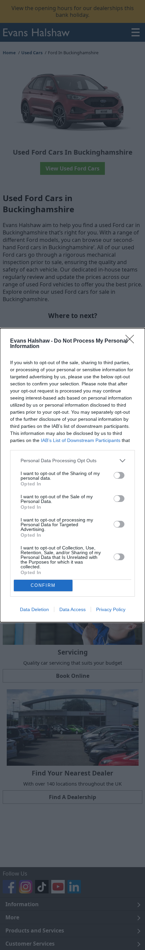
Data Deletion (34, 609)
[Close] (131, 341)
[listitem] (72, 460)
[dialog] (72, 475)
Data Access (72, 609)
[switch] (119, 475)
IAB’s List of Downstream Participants (80, 440)
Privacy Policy (110, 609)
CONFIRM (43, 585)
